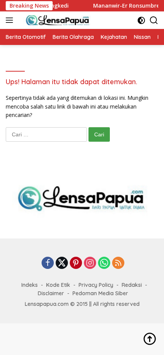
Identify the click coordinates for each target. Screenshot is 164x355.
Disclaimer (51, 293)
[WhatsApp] (104, 263)
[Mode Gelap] (141, 20)
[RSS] (118, 263)
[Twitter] (62, 263)
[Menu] (11, 20)
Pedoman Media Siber (100, 293)
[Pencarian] (154, 20)
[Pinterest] (76, 263)
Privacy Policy (96, 284)
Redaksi (132, 284)
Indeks (29, 284)
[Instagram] (90, 263)
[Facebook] (48, 263)
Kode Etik (58, 284)
